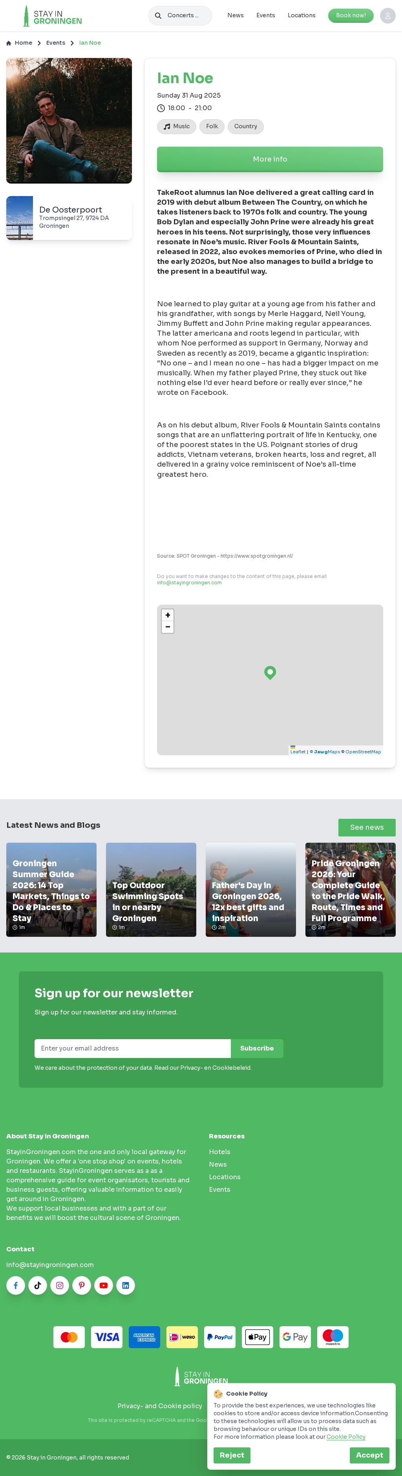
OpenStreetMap (363, 751)
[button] (168, 615)
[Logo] (52, 16)
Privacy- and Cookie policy (159, 1406)
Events (265, 15)
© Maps (325, 751)
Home (23, 42)
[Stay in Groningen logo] (201, 1376)
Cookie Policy (346, 1436)
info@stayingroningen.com (189, 582)
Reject (232, 1455)
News (235, 15)
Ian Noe (90, 42)
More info (270, 159)
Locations (302, 15)
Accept (369, 1455)
